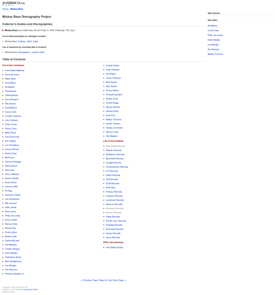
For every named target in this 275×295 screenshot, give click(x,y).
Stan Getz (9, 169)
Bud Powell (111, 81)
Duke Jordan (11, 219)
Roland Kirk (10, 227)
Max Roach (111, 86)
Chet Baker (10, 82)
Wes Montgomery (13, 261)
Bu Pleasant (213, 49)
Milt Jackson (11, 203)
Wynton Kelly (11, 223)
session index (38, 52)
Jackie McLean (12, 240)
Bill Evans (9, 157)
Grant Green (11, 182)
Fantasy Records (114, 191)
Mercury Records (114, 204)
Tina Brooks (10, 90)
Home (5, 8)
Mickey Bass (16, 8)
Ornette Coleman (13, 115)
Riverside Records (114, 228)
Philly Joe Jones (12, 215)
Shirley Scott (112, 98)
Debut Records (113, 174)
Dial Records (112, 179)
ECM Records (112, 183)
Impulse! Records (114, 195)
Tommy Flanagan (13, 161)
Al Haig (8, 190)
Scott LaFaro (11, 232)
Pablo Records (113, 216)
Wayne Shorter (113, 106)
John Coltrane (11, 120)
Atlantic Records (113, 150)
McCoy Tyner (112, 131)
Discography (24, 52)
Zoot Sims (111, 115)
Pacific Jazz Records (116, 220)
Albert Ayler (10, 78)
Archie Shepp (112, 102)
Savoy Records (113, 233)
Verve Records (113, 237)
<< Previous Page (88, 280)
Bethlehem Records (115, 154)
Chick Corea (11, 124)
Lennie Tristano (113, 123)
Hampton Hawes (13, 194)
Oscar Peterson (113, 77)
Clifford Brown (11, 95)
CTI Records (112, 170)
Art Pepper (111, 73)
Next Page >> (119, 280)
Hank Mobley (11, 252)
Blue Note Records (115, 158)
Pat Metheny (11, 244)
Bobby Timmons (113, 119)
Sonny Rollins (112, 90)
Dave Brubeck (11, 99)
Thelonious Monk (13, 257)
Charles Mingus (12, 248)
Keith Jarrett (10, 207)
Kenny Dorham (12, 149)
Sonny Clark (11, 111)
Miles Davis (10, 132)
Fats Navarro (11, 269)
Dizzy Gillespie (12, 173)
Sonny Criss (11, 128)
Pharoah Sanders (114, 94)
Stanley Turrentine (114, 127)
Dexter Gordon (12, 178)
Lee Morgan (10, 265)
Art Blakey (10, 86)
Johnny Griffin (11, 186)
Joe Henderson (12, 198)
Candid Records (113, 162)
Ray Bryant (10, 103)
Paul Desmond (12, 136)
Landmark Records (115, 199)
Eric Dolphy (10, 140)
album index (32, 41)
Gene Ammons (12, 74)
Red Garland (11, 165)
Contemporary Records (117, 166)
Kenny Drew (11, 153)
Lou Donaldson (12, 144)
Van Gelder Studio (114, 247)
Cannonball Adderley (14, 70)
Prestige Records (114, 224)
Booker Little (11, 236)
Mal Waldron (112, 135)
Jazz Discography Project (29, 289)
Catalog (21, 41)
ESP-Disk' (111, 187)
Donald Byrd (11, 107)
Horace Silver (112, 111)
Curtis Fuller (213, 30)
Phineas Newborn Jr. (14, 273)
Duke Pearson (112, 69)
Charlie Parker (112, 65)
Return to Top (105, 280)
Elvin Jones (10, 211)
